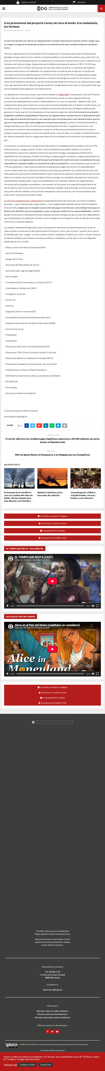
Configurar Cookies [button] (27, 1065)
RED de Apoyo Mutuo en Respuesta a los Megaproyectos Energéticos (52, 454)
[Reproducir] (7, 605)
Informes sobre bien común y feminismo (52, 1017)
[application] (52, 581)
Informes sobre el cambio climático (52, 1011)
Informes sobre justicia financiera (52, 1014)
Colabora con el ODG (28, 2)
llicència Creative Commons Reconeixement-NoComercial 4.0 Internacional (59, 1044)
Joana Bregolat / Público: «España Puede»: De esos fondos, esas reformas (83, 495)
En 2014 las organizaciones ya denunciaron (23, 200)
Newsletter (81, 2)
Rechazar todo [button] (10, 1065)
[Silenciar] (93, 605)
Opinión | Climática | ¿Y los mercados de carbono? (50, 494)
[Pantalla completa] (97, 605)
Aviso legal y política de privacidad (52, 1050)
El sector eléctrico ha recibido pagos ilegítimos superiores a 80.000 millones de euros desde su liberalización (53, 440)
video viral (63, 94)
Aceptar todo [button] (45, 1065)
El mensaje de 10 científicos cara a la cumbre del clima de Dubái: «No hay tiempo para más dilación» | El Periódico (18, 496)
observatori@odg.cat (52, 989)
